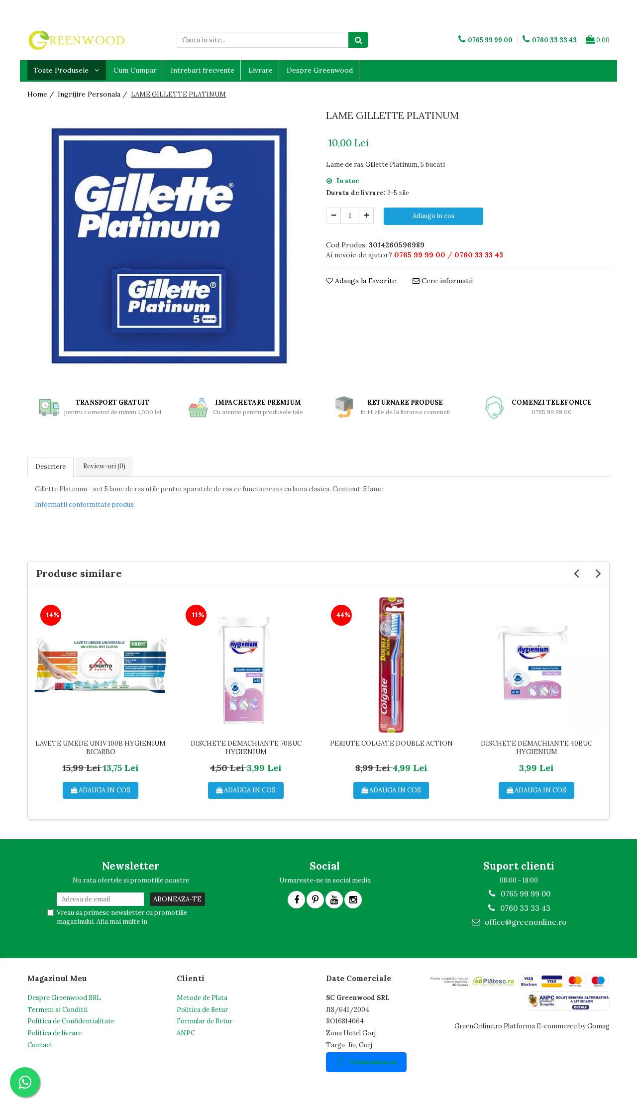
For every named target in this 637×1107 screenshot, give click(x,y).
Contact (40, 1045)
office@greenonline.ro (524, 922)
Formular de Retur (204, 1021)
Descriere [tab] (50, 466)
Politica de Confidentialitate (70, 1021)
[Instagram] (353, 899)
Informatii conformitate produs (84, 504)
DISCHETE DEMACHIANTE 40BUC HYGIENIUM (536, 748)
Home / (41, 94)
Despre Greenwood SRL (64, 998)
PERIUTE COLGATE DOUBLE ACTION (391, 744)
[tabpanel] (169, 246)
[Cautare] (358, 40)
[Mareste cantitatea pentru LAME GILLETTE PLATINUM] (366, 215)
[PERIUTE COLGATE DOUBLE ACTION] (391, 665)
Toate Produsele (62, 70)
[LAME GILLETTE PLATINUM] (169, 246)
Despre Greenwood (320, 70)
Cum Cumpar (135, 70)
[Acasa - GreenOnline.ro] (77, 39)
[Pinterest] (315, 899)
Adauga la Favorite (364, 280)
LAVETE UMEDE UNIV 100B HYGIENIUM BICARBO (100, 748)
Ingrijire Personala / (93, 94)
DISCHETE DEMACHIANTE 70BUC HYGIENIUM (246, 748)
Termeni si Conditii (57, 1009)
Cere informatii (446, 280)
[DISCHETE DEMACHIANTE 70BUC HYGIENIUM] (246, 665)
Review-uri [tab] (104, 466)
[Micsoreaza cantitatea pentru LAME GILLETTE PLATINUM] (333, 215)
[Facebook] (296, 899)
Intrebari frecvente (202, 70)
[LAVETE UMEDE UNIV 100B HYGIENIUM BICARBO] (100, 665)
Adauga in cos (434, 216)
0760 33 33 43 (524, 908)
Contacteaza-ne (373, 1062)
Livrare (260, 70)
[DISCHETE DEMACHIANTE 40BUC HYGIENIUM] (536, 665)
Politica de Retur (202, 1009)
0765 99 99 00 (524, 893)
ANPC (186, 1033)
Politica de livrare (54, 1033)
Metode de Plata (202, 998)
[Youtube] (334, 899)
